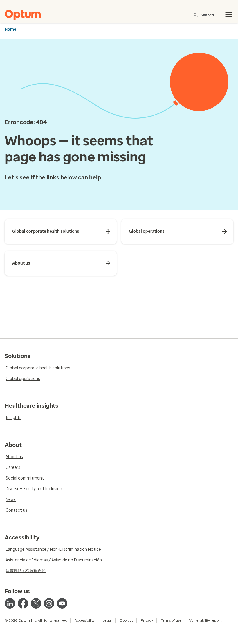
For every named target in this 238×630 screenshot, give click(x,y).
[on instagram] (49, 603)
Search (207, 15)
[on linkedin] (10, 603)
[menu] (229, 15)
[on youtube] (62, 603)
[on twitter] (36, 603)
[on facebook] (23, 603)
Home (10, 29)
